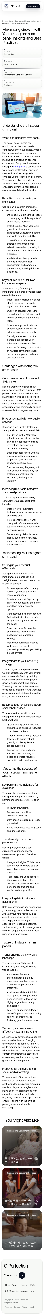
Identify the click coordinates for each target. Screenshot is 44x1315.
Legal (31, 1307)
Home (4, 21)
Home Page (11, 1285)
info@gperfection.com (16, 1291)
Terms (24, 1307)
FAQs (33, 1285)
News (11, 21)
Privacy (17, 1307)
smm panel (19, 166)
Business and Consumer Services (27, 21)
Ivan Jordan (9, 54)
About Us (8, 1307)
